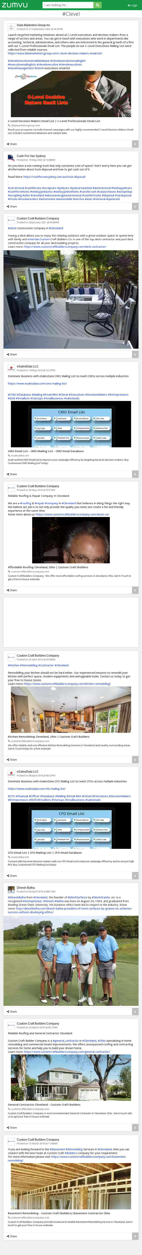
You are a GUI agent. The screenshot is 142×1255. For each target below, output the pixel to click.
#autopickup (124, 191)
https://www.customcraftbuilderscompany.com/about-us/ (72, 514)
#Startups (36, 398)
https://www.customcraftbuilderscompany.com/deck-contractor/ (65, 246)
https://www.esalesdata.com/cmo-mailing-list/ (37, 383)
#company (51, 503)
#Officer (34, 796)
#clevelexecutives (70, 64)
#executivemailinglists (22, 64)
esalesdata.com (20, 455)
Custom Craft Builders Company (38, 218)
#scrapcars (49, 188)
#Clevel (63, 394)
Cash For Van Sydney (31, 156)
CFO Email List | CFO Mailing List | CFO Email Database (45, 852)
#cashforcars (33, 188)
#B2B (11, 398)
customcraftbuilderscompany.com (30, 571)
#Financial (22, 796)
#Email (47, 394)
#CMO (12, 394)
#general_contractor (66, 1040)
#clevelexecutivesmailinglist (68, 60)
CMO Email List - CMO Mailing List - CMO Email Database (46, 451)
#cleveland (37, 195)
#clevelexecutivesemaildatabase (29, 60)
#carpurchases (106, 191)
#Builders (71, 1153)
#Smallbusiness (53, 398)
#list (55, 394)
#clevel (39, 68)
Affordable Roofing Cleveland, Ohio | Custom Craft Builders (48, 567)
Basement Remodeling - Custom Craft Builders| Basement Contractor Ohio (59, 1213)
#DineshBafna (17, 897)
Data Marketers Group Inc (33, 25)
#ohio (26, 195)
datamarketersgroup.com (25, 125)
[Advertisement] (42, 622)
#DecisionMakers (96, 394)
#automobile (64, 199)
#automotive (47, 199)
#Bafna (59, 901)
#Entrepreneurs (118, 394)
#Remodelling (29, 665)
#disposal (108, 195)
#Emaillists (23, 398)
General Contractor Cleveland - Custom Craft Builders (44, 1104)
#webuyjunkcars (121, 188)
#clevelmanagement (21, 68)
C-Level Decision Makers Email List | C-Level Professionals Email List (54, 121)
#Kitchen (13, 665)
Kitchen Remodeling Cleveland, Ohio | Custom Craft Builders (48, 736)
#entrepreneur (32, 901)
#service (78, 199)
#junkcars (63, 188)
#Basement (57, 1149)
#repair (39, 503)
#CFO (11, 796)
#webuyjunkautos (41, 191)
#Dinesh (48, 901)
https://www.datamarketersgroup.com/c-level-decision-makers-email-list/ (55, 53)
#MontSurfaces (77, 897)
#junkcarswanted (81, 188)
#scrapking (15, 195)
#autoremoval (102, 188)
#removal (99, 199)
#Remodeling (74, 1149)
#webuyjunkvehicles (66, 191)
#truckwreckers (28, 199)
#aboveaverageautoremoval (63, 195)
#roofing (25, 503)
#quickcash (113, 199)
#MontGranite (101, 897)
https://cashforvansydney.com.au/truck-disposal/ (54, 177)
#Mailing (37, 394)
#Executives (76, 394)
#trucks (13, 199)
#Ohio (102, 1040)
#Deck (12, 228)
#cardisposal (123, 195)
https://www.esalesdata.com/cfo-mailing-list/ (36, 788)
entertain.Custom (39, 239)
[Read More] (135, 144)
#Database (24, 394)
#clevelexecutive (47, 64)
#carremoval (16, 188)
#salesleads (72, 398)
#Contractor (46, 665)
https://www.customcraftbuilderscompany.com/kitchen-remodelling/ (67, 684)
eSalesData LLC (28, 366)
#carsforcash (88, 191)
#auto (88, 199)
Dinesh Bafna (26, 887)
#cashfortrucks (91, 195)
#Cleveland (56, 228)
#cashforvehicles (18, 191)
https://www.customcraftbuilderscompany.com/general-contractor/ (67, 1051)
